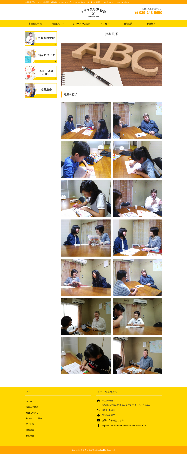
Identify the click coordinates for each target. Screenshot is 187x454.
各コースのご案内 (81, 23)
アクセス (104, 23)
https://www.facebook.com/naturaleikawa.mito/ (124, 425)
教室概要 (151, 23)
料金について (58, 23)
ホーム (29, 401)
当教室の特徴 (35, 23)
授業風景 (128, 23)
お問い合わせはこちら (113, 420)
